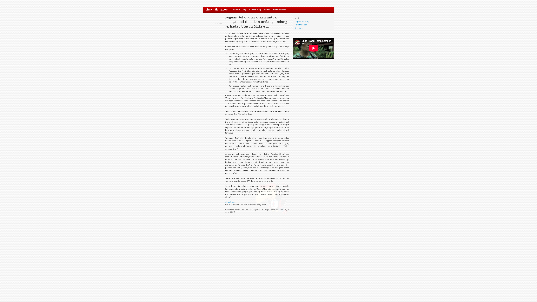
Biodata (236, 9)
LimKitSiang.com (217, 9)
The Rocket (299, 28)
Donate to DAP (279, 9)
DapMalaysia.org (302, 21)
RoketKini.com (301, 24)
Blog (244, 9)
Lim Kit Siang (231, 202)
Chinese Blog (255, 9)
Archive (267, 9)
